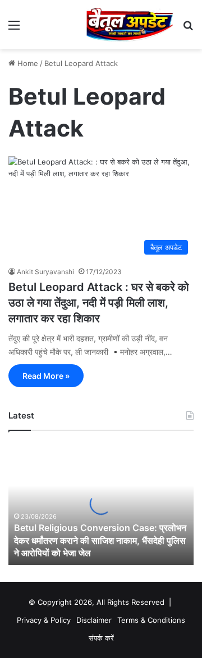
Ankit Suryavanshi (45, 271)
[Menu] (14, 28)
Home (26, 63)
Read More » (46, 375)
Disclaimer (94, 619)
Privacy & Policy (44, 619)
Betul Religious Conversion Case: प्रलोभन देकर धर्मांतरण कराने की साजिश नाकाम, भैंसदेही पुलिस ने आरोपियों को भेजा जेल (100, 540)
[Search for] (188, 28)
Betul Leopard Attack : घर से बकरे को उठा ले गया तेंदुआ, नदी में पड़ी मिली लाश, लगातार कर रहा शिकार (98, 302)
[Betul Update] (130, 24)
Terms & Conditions (151, 619)
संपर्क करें (101, 637)
